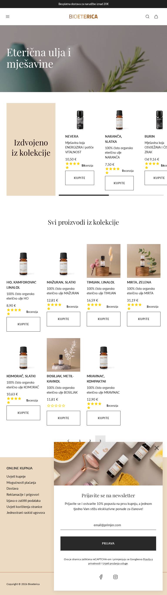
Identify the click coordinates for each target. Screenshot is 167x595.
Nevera (71, 136)
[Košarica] (156, 16)
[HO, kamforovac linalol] (23, 261)
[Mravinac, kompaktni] (103, 355)
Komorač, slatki (21, 376)
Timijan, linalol (101, 282)
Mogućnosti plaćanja (21, 482)
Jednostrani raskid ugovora (26, 512)
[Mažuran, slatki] (63, 261)
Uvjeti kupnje (16, 476)
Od (152, 159)
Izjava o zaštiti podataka (23, 500)
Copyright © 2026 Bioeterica (23, 584)
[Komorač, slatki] (23, 355)
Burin (150, 136)
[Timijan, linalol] (103, 261)
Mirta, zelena (139, 282)
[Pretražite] (147, 16)
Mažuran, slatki (61, 282)
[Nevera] (79, 117)
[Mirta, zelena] (144, 261)
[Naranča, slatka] (119, 117)
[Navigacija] (7, 16)
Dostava (12, 488)
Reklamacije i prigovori (23, 494)
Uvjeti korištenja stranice (24, 507)
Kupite (79, 178)
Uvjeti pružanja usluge (115, 563)
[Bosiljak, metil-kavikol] (63, 355)
